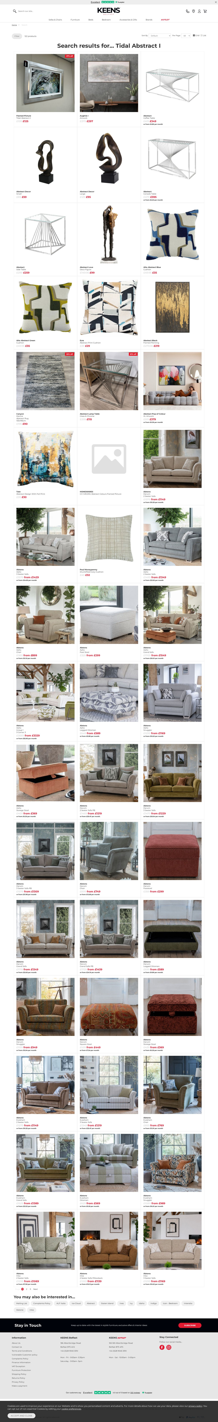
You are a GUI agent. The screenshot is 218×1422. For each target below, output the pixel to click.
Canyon (22, 417)
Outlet (165, 19)
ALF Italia (61, 1303)
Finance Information (21, 1362)
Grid (197, 35)
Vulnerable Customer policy (24, 1355)
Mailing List (21, 1303)
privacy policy (195, 1406)
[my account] (199, 11)
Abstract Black (151, 341)
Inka (32, 1310)
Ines (122, 1303)
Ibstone (19, 1310)
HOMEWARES (100, 493)
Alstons (149, 494)
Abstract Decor (23, 192)
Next (35, 1289)
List (204, 35)
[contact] (187, 11)
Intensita (188, 1303)
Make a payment (19, 1386)
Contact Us (17, 1347)
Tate (30, 493)
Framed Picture (23, 117)
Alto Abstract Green (25, 341)
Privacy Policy (18, 1382)
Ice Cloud (76, 1303)
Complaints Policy (41, 1303)
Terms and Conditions (22, 1351)
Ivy (131, 1303)
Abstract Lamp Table (90, 415)
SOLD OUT (109, 127)
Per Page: (176, 35)
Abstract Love (86, 268)
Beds (90, 20)
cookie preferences (71, 1409)
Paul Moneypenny (91, 570)
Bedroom (106, 20)
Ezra (90, 341)
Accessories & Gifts (128, 20)
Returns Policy (18, 1378)
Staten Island (107, 1303)
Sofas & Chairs (55, 20)
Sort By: (145, 35)
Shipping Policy (19, 1374)
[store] (193, 11)
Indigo (154, 1303)
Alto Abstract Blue (152, 268)
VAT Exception (18, 1366)
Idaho (141, 1303)
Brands (149, 20)
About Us (16, 1343)
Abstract (149, 117)
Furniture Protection (21, 1370)
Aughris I (84, 117)
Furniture (75, 20)
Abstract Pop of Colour (154, 415)
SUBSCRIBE (190, 1325)
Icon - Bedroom (170, 1303)
